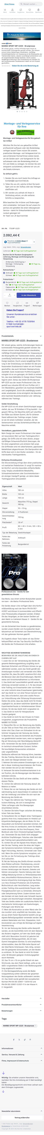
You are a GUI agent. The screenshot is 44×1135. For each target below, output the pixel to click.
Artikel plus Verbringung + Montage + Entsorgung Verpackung (23, 264)
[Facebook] (13, 1039)
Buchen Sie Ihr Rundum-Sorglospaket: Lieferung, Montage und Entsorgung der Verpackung (18, 257)
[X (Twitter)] (19, 1039)
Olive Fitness (9, 4)
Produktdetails (8, 336)
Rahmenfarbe (8, 270)
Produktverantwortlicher (12, 1005)
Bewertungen (7, 1011)
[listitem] (22, 89)
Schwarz (22, 275)
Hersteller (6, 998)
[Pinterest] (30, 1039)
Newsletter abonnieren (11, 1111)
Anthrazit (22, 273)
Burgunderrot (24, 282)
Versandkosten (26, 247)
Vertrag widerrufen (22, 1118)
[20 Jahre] (22, 35)
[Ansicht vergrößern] (22, 89)
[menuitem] (20, 1026)
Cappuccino (23, 287)
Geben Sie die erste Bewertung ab (25, 66)
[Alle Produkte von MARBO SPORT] (7, 43)
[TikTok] (24, 1039)
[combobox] (31, 4)
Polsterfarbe (8, 279)
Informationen (7, 1048)
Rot (20, 285)
